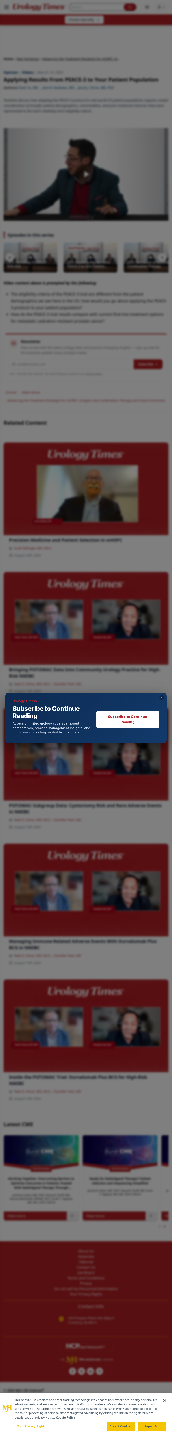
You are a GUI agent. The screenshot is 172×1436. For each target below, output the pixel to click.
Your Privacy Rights (31, 1426)
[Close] (165, 1401)
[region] (86, 1414)
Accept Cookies (121, 1426)
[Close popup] (161, 697)
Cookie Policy (65, 1417)
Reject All (151, 1426)
